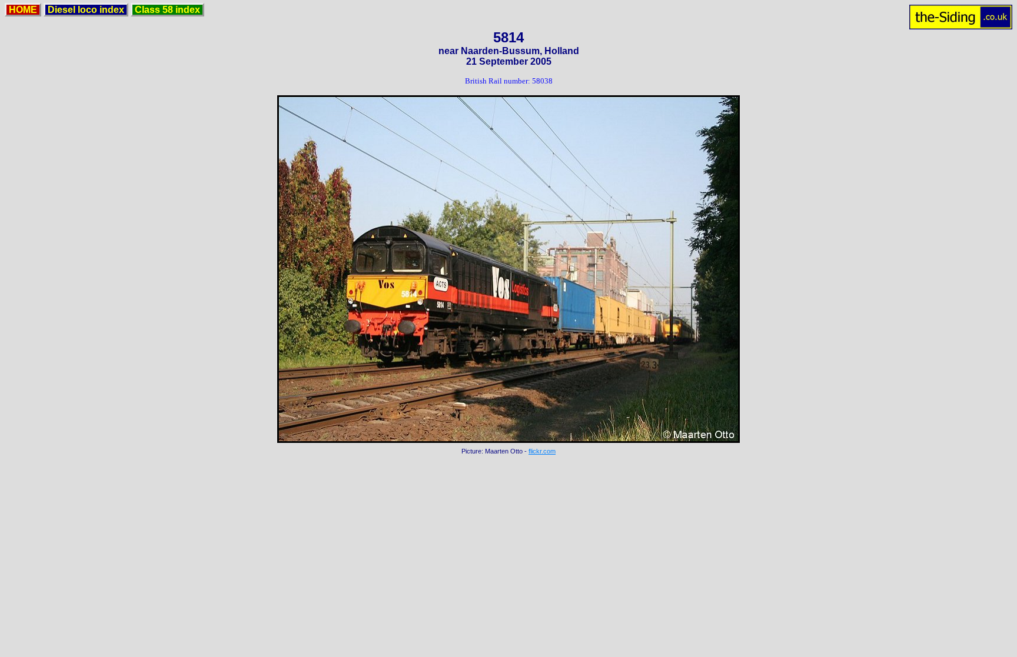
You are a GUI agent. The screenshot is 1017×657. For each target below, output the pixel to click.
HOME (22, 10)
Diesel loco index (86, 10)
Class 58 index (167, 10)
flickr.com (542, 451)
